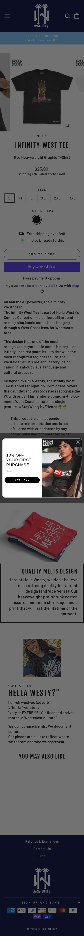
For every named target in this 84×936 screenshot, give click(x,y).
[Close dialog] (78, 442)
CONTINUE (22, 480)
